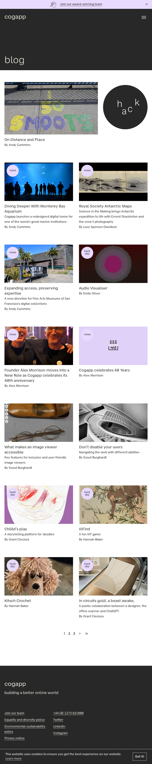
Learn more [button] (13, 758)
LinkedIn (59, 726)
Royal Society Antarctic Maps (105, 206)
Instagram (60, 733)
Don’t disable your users (101, 447)
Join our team (14, 713)
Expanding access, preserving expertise (31, 291)
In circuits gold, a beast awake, (107, 601)
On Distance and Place (24, 140)
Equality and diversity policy (24, 720)
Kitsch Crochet (17, 601)
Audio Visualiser (93, 288)
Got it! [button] (139, 756)
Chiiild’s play (15, 529)
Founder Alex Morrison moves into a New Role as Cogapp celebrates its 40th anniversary (36, 376)
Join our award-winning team (81, 4)
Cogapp (15, 17)
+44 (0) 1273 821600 (68, 713)
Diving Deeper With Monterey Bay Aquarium (34, 209)
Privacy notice (14, 738)
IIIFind (84, 529)
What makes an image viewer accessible (30, 450)
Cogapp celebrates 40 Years (104, 370)
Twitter (58, 720)
